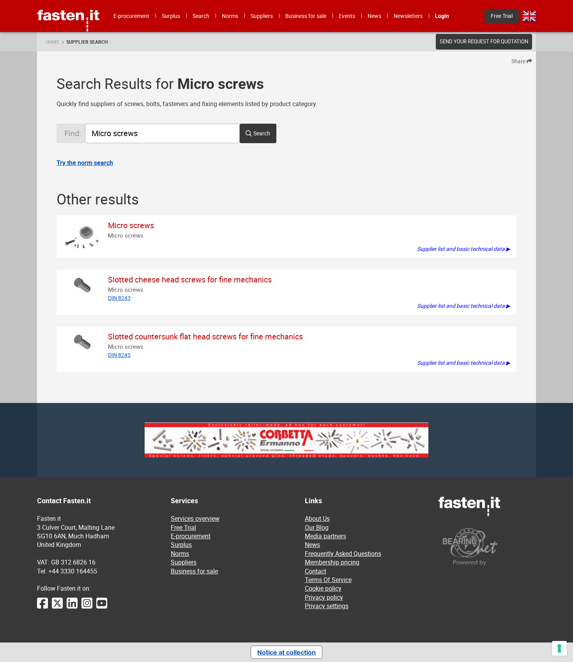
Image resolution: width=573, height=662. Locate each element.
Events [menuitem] (347, 16)
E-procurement (190, 536)
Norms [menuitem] (230, 16)
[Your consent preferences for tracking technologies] (559, 648)
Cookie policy (323, 588)
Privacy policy (324, 597)
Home (52, 42)
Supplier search (87, 42)
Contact (315, 571)
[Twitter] (57, 607)
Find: (72, 133)
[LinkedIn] (72, 607)
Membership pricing (332, 562)
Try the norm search (85, 162)
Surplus (181, 544)
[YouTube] (101, 607)
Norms (180, 553)
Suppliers (183, 562)
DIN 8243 (119, 298)
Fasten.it (68, 3)
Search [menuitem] (201, 16)
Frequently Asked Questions (343, 553)
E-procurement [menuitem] (131, 16)
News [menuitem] (374, 16)
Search (261, 133)
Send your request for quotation (484, 41)
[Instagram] (86, 607)
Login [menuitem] (442, 16)
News (312, 544)
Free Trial (183, 527)
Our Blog (317, 527)
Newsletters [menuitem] (408, 16)
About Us (317, 518)
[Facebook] (42, 607)
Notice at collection (286, 652)
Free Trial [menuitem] (502, 16)
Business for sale (194, 571)
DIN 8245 (119, 355)
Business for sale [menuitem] (305, 16)
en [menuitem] (529, 16)
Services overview (195, 518)
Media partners (325, 536)
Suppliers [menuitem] (262, 16)
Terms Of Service (328, 579)
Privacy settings (326, 606)
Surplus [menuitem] (171, 16)
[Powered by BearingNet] (487, 547)
